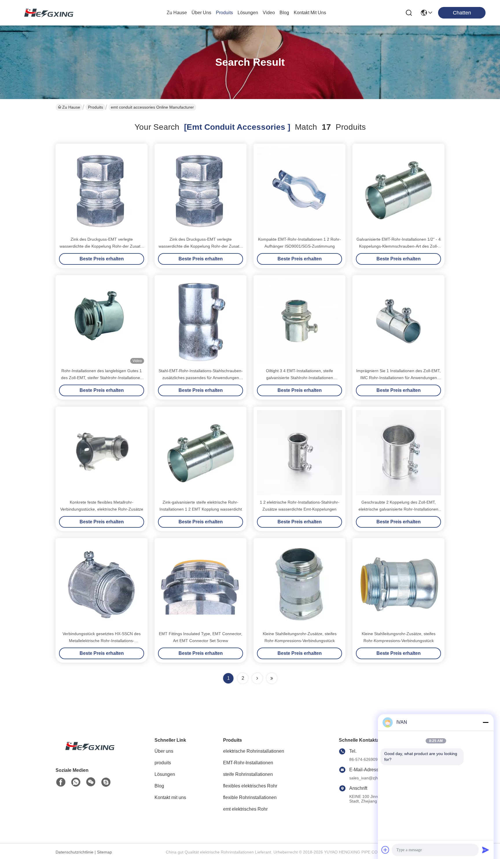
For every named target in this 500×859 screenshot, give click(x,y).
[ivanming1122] (106, 782)
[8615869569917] (76, 782)
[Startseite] (87, 753)
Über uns (201, 12)
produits (224, 12)
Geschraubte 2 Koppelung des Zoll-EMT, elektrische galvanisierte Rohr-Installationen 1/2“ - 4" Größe (398, 509)
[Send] (485, 849)
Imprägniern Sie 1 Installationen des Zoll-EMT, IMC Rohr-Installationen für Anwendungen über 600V (398, 377)
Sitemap (104, 852)
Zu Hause (177, 12)
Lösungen (165, 774)
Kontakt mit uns (170, 797)
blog (284, 12)
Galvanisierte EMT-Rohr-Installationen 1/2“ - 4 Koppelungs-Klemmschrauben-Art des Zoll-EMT (398, 246)
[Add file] (385, 849)
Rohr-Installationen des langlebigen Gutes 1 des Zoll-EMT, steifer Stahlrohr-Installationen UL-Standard (101, 377)
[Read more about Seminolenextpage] (257, 678)
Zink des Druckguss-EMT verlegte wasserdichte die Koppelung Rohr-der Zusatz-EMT (102, 246)
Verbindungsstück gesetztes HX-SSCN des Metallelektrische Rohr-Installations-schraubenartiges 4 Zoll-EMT (101, 640)
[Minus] (485, 722)
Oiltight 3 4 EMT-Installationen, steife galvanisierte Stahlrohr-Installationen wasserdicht (299, 377)
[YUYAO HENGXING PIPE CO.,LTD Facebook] (61, 782)
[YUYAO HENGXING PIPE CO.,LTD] (46, 12)
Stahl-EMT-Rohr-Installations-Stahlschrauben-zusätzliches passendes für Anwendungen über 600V (201, 377)
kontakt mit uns (310, 12)
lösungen (248, 12)
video (269, 12)
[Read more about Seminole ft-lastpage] (271, 678)
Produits (95, 107)
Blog (159, 785)
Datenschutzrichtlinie (74, 852)
